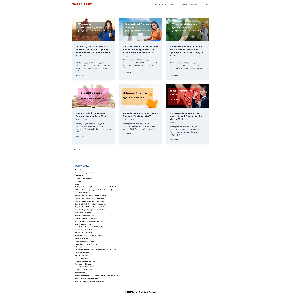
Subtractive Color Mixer (83, 270)
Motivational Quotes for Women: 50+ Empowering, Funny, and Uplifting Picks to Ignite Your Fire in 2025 (140, 49)
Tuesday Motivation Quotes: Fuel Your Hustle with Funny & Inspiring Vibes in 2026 (186, 116)
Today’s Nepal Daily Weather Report (87, 278)
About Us (193, 4)
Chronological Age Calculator (85, 173)
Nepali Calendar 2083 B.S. (84, 241)
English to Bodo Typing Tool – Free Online (89, 198)
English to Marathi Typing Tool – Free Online (90, 207)
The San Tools (80, 272)
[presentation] (93, 29)
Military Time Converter (83, 232)
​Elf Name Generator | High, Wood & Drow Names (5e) (93, 190)
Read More (81, 75)
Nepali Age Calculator (83, 238)
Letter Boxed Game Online (84, 224)
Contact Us (203, 4)
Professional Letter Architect (85, 261)
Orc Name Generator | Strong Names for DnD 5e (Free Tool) (95, 250)
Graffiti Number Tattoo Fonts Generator (89, 221)
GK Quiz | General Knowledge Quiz (87, 218)
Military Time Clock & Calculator (86, 230)
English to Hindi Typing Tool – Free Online (89, 201)
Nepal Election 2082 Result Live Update (89, 235)
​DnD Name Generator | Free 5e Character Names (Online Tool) (96, 187)
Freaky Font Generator (83, 212)
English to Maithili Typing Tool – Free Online (90, 204)
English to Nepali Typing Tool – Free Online (90, 210)
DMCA (77, 184)
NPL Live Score (80, 247)
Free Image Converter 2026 (84, 215)
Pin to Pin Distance (81, 255)
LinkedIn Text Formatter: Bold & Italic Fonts (90, 227)
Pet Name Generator (82, 252)
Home (157, 4)
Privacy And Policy (169, 4)
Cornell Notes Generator (83, 178)
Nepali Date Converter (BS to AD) (86, 244)
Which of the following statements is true (89, 281)
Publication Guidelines (83, 264)
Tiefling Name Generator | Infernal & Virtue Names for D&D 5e (96, 275)
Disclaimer (183, 4)
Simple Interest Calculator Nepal (86, 267)
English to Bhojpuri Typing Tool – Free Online (90, 195)
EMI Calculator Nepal (82, 193)
